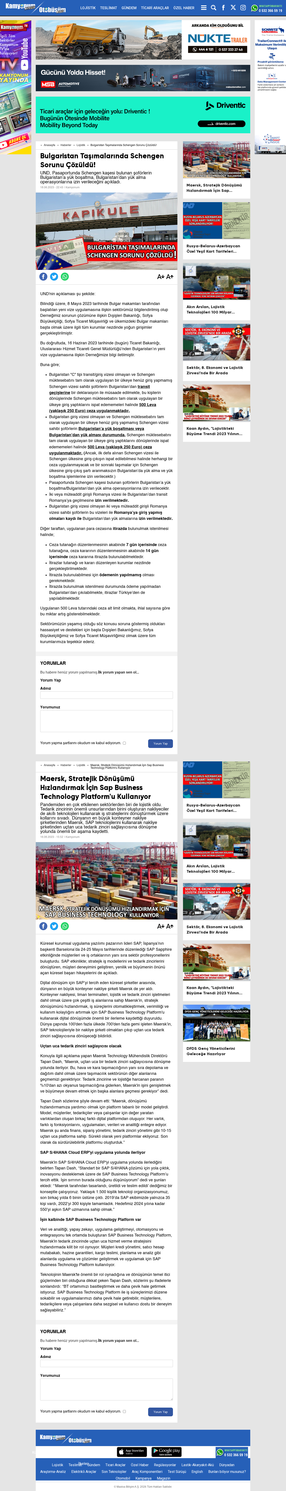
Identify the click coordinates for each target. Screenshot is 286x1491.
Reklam (68, 1452)
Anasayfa (49, 145)
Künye (37, 1452)
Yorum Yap (161, 743)
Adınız (45, 688)
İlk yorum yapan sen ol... (118, 672)
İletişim (52, 1452)
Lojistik (81, 145)
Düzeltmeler (102, 1452)
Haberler (66, 145)
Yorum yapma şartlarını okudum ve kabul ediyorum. (80, 743)
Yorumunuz (50, 707)
